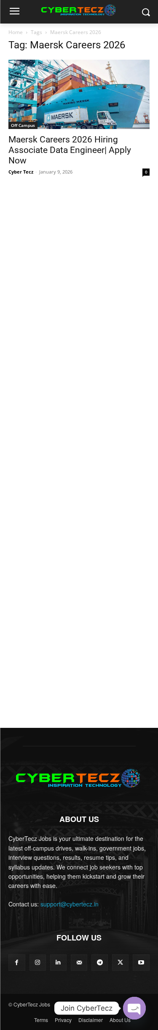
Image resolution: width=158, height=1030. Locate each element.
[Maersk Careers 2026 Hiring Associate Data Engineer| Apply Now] (79, 94)
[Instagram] (37, 962)
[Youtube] (141, 962)
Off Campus (23, 125)
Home (15, 32)
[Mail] (79, 962)
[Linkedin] (58, 962)
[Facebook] (16, 962)
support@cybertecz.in (69, 904)
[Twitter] (120, 962)
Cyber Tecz (20, 172)
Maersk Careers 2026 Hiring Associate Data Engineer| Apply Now (69, 150)
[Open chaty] (134, 1008)
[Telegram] (99, 962)
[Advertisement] (79, 267)
